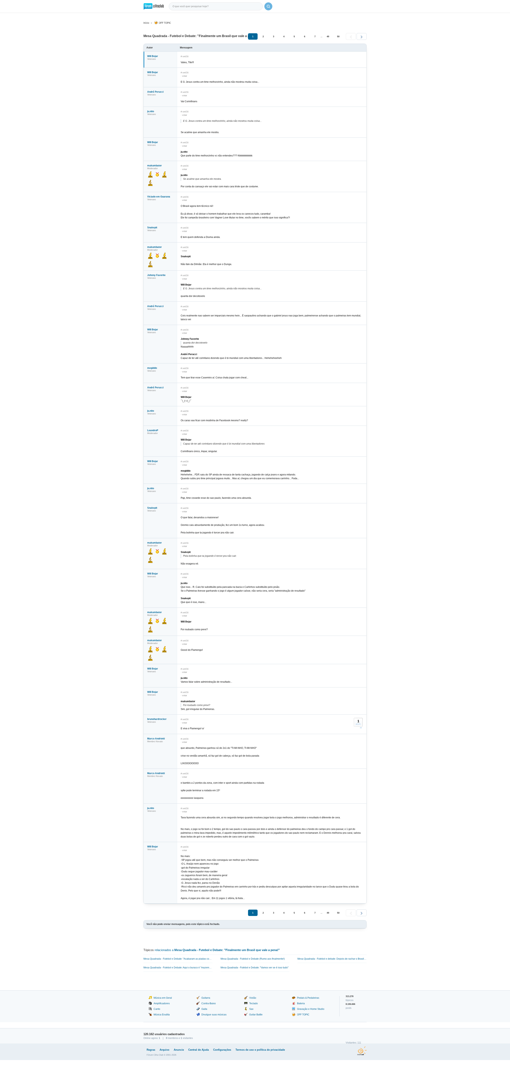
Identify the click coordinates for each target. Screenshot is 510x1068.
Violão (252, 997)
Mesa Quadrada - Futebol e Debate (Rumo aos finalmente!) (253, 958)
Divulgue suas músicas (214, 1014)
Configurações (222, 1049)
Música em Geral (163, 997)
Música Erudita (162, 1014)
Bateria (301, 1003)
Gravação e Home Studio (310, 1009)
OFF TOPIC (165, 23)
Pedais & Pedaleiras (308, 997)
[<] (351, 36)
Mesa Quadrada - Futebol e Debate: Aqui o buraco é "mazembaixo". (178, 967)
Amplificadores (162, 1003)
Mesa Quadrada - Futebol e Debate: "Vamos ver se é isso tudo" (254, 967)
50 (338, 36)
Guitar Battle (256, 1014)
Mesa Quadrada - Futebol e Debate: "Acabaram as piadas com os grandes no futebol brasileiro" (178, 958)
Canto (157, 1009)
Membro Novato (155, 741)
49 (328, 36)
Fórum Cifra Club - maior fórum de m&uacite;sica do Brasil (153, 6)
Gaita (204, 1009)
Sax (251, 1009)
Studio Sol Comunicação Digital (362, 1050)
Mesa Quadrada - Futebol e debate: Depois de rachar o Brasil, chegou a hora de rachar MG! (332, 958)
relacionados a (217, 950)
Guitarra (205, 997)
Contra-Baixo (208, 1003)
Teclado (253, 1003)
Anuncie (179, 1049)
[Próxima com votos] (361, 728)
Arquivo (164, 1049)
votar (184, 76)
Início (146, 23)
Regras (151, 1049)
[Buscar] (268, 6)
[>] (362, 36)
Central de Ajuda (198, 1049)
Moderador (152, 168)
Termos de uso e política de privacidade (260, 1049)
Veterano (151, 59)
